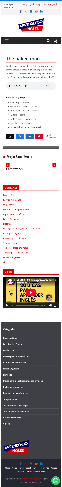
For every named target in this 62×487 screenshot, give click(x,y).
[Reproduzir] (6, 305)
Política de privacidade (35, 471)
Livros (35, 468)
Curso (14, 468)
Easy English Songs (12, 199)
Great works (10, 169)
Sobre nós (45, 468)
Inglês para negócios (12, 233)
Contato (20, 471)
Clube (7, 468)
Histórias (7, 223)
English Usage (9, 204)
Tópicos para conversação (15, 252)
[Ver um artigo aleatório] (55, 40)
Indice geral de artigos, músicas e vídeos (22, 228)
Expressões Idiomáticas (14, 214)
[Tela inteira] (55, 305)
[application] (31, 292)
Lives (21, 468)
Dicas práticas (9, 195)
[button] (55, 480)
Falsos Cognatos (11, 219)
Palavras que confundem (14, 238)
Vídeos (6, 262)
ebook (28, 468)
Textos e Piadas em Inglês (15, 247)
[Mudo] (50, 305)
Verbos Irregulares (11, 257)
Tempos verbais (10, 243)
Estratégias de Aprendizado (16, 209)
